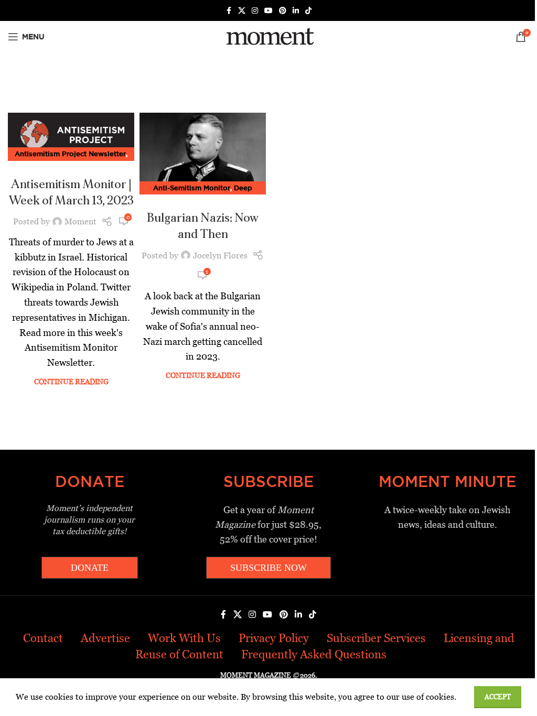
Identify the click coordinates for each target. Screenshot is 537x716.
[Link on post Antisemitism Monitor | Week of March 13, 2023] (71, 134)
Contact (43, 638)
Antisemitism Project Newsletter (70, 153)
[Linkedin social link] (295, 11)
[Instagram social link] (255, 11)
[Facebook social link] (228, 11)
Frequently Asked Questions (313, 654)
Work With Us (184, 638)
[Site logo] (268, 36)
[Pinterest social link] (282, 11)
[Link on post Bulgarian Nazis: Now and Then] (202, 151)
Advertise (105, 638)
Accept (498, 697)
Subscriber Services (376, 638)
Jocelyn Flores (220, 256)
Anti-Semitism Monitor (191, 187)
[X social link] (242, 11)
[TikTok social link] (308, 11)
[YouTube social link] (268, 11)
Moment (80, 221)
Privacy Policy (274, 638)
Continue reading (71, 381)
